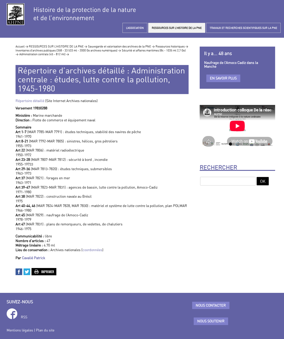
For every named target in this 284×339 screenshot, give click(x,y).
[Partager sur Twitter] (27, 271)
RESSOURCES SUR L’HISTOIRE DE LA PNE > (58, 46)
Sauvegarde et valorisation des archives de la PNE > (121, 46)
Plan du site (45, 330)
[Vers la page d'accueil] (15, 14)
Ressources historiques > (172, 46)
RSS (24, 317)
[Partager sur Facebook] (19, 271)
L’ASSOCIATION (135, 28)
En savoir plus (223, 78)
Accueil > (22, 46)
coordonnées (92, 250)
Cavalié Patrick (33, 258)
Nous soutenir (211, 321)
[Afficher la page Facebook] (12, 314)
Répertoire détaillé (30, 101)
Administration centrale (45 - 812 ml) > (44, 54)
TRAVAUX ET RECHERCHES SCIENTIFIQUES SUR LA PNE (243, 28)
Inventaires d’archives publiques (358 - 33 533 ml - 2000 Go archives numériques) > (68, 50)
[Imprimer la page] (44, 271)
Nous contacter (211, 305)
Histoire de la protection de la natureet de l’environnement (84, 14)
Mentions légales (20, 330)
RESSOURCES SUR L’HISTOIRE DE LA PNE (177, 28)
